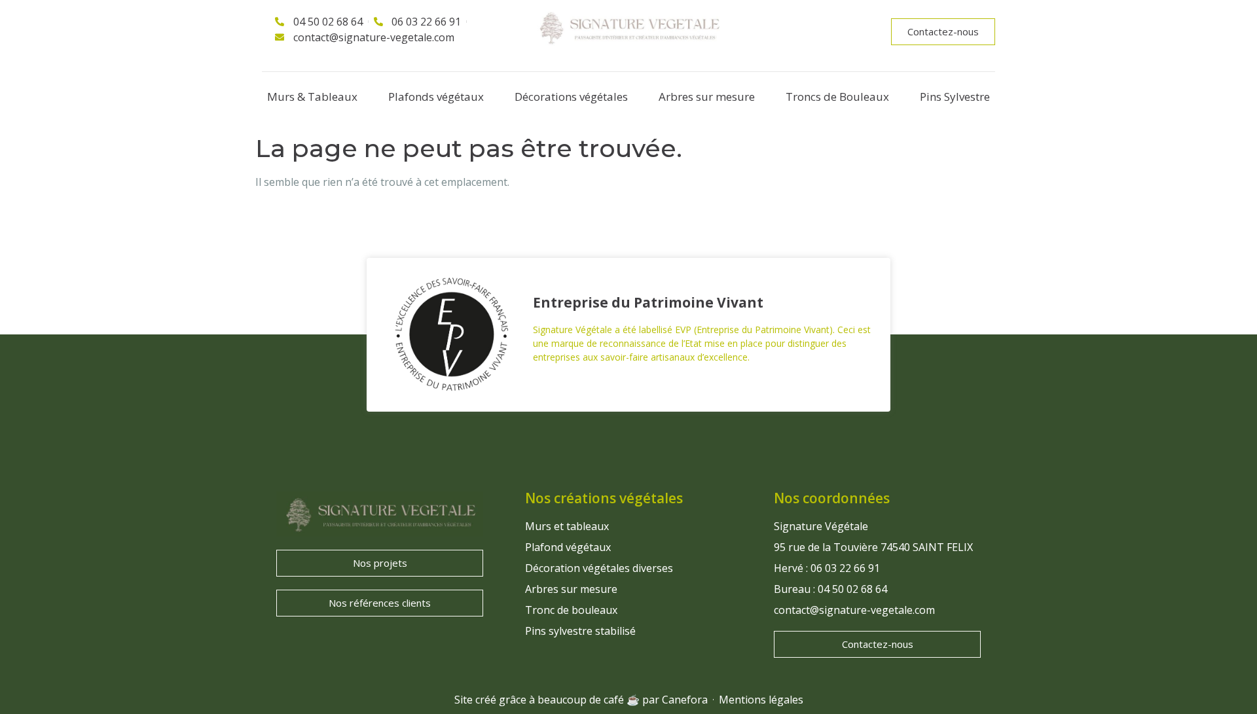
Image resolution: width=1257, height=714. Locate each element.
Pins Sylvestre (955, 96)
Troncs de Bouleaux (837, 96)
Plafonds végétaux (436, 96)
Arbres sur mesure (707, 96)
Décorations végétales (571, 96)
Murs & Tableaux (312, 96)
